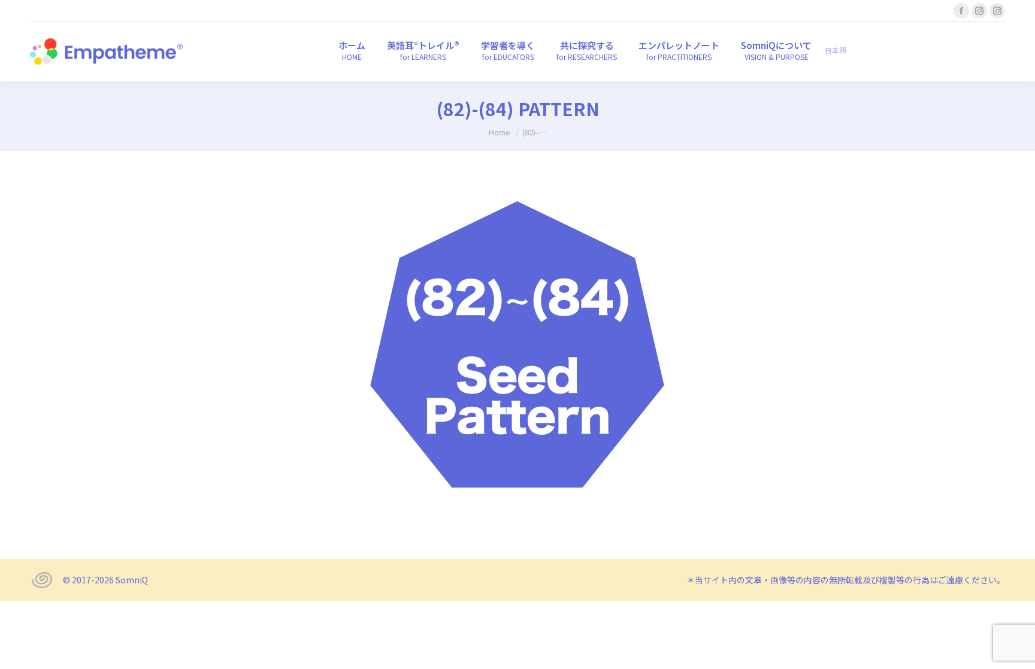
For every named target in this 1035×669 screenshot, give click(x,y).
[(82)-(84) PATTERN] (517, 352)
